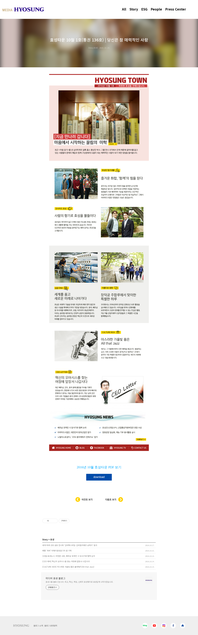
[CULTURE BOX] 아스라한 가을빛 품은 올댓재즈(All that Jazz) (68, 566)
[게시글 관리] (54, 521)
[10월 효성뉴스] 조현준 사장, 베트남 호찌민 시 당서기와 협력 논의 (68, 556)
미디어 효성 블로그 (55, 578)
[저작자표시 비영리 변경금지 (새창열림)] (73, 521)
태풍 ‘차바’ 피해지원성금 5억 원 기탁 (57, 550)
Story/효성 (93, 47)
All (124, 9)
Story (133, 9)
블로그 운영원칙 (50, 625)
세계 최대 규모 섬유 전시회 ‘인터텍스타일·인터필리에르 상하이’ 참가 (69, 545)
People (156, 9)
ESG (144, 9)
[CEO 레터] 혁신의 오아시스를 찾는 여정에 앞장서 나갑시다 (66, 561)
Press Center (175, 9)
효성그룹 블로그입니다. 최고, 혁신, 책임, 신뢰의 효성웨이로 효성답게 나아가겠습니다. (79, 581)
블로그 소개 (38, 625)
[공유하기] (51, 521)
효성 (52, 539)
